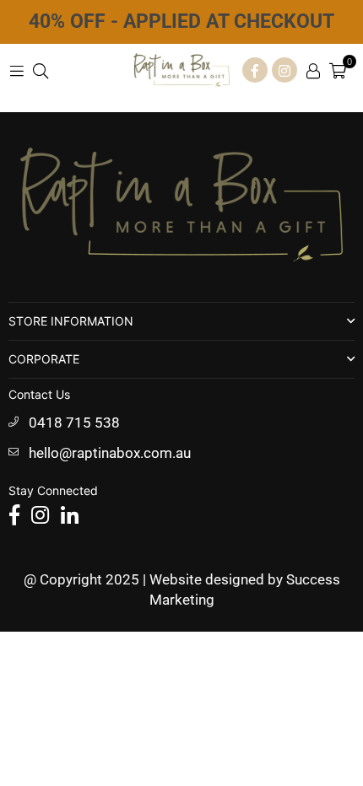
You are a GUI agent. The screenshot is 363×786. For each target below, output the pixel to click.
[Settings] (313, 70)
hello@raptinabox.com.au (110, 452)
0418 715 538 (74, 422)
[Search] (40, 70)
